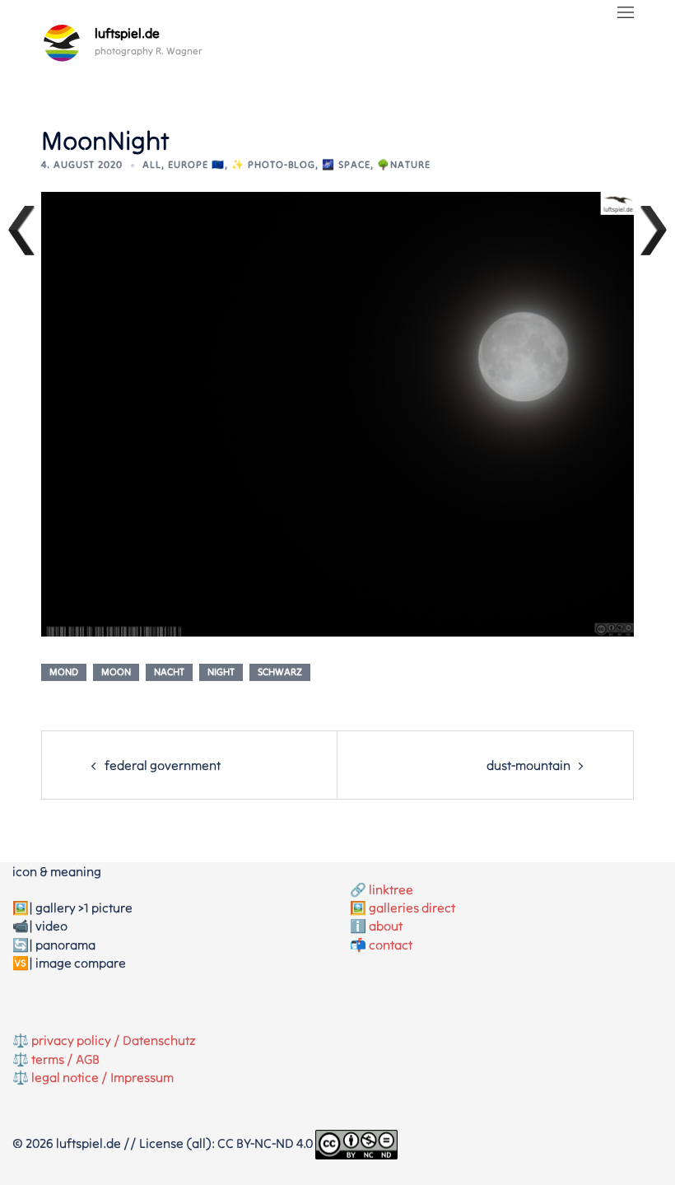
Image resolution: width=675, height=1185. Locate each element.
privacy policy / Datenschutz (113, 1040)
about (386, 925)
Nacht (169, 671)
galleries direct (412, 907)
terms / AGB (65, 1059)
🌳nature (404, 164)
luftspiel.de (127, 33)
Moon (116, 671)
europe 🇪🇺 (196, 164)
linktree (391, 889)
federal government (163, 765)
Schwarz (280, 671)
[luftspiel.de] (61, 42)
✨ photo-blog (273, 164)
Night (221, 671)
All (151, 164)
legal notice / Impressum (102, 1077)
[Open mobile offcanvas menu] (625, 13)
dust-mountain (528, 765)
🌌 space (346, 164)
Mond (63, 671)
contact (390, 944)
